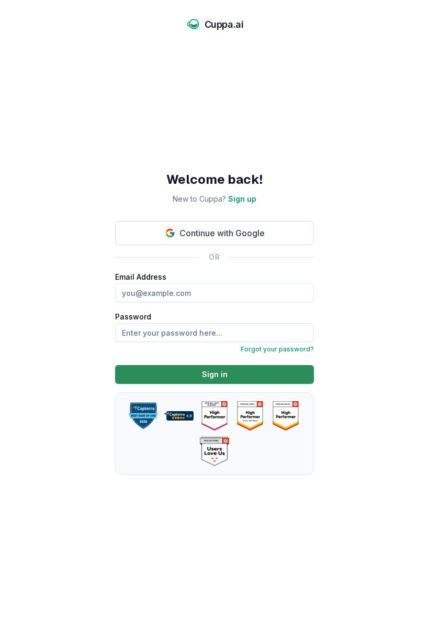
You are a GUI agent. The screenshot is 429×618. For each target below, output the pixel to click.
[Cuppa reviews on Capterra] (179, 416)
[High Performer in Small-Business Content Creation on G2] (250, 416)
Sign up (242, 198)
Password (214, 332)
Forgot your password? (277, 349)
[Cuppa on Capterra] (143, 416)
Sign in (215, 374)
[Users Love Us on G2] (214, 451)
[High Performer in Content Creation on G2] (285, 416)
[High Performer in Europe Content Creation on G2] (214, 416)
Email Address (140, 276)
